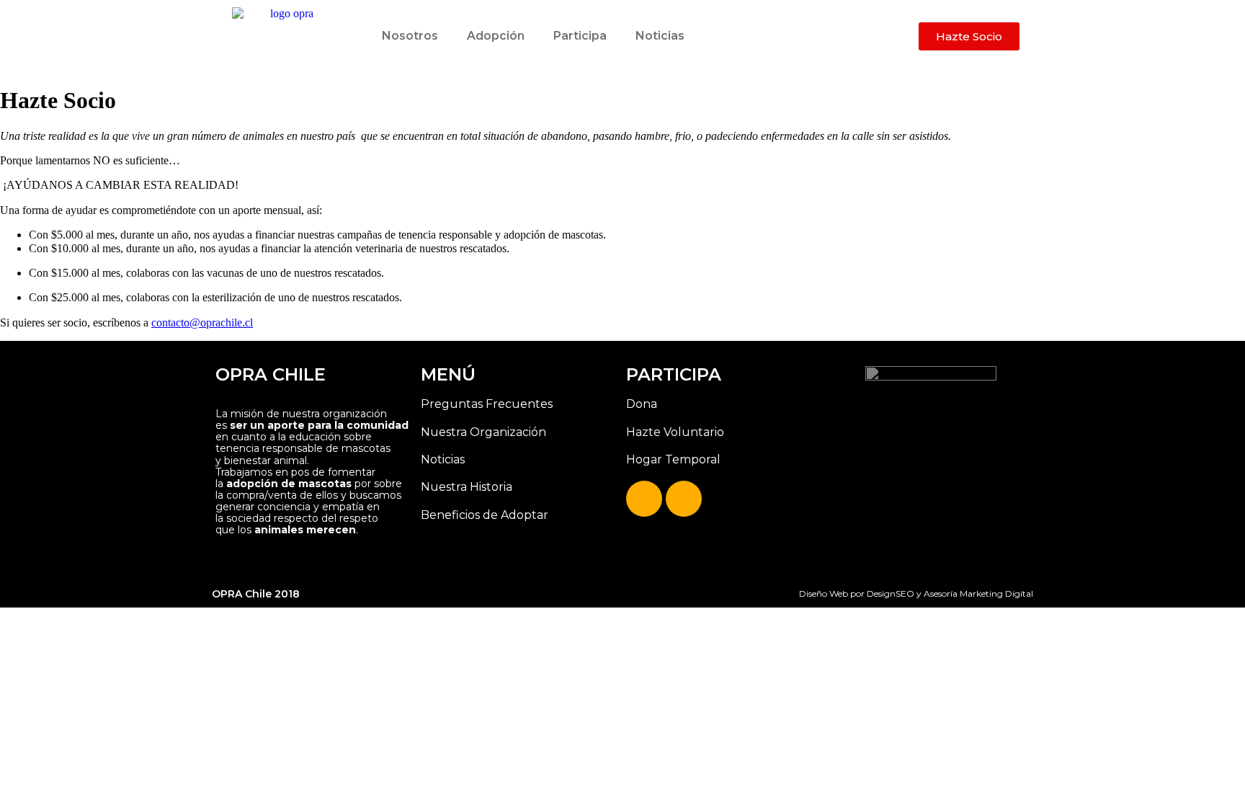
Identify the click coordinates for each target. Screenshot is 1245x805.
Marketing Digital (996, 593)
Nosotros (410, 36)
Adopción (496, 36)
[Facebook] (644, 499)
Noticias (659, 36)
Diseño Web (823, 593)
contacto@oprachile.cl (202, 322)
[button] (969, 36)
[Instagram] (684, 499)
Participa (580, 36)
